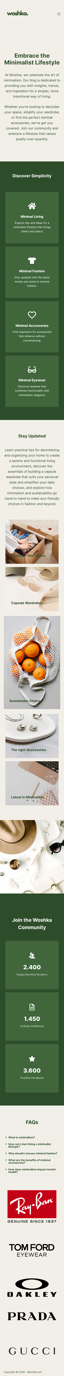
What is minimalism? (21, 1137)
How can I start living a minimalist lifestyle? (29, 1145)
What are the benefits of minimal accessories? (29, 1161)
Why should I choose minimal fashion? (32, 1153)
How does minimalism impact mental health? (31, 1171)
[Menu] (58, 13)
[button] (32, 1137)
